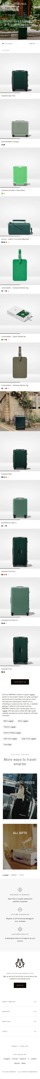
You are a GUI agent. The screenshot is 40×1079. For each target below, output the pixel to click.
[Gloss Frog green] (2, 193)
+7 (8, 477)
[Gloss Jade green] (2, 525)
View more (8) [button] (20, 682)
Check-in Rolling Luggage (12, 733)
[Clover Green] (2, 339)
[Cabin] (2, 477)
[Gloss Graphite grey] (6, 525)
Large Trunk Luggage (29, 739)
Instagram (6, 1059)
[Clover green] (2, 291)
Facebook (23, 1059)
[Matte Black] (4, 144)
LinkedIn (34, 1059)
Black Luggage (8, 721)
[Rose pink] (4, 291)
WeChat (17, 1063)
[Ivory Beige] (4, 525)
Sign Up (20, 985)
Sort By (32, 44)
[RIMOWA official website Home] (20, 4)
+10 (8, 291)
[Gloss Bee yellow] (4, 193)
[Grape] (6, 291)
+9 (8, 340)
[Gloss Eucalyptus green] (2, 144)
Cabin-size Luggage (10, 739)
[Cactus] (2, 388)
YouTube (15, 1059)
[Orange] (6, 242)
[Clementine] (4, 339)
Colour (14, 875)
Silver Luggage (23, 721)
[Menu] (4, 4)
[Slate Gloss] (4, 477)
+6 (8, 242)
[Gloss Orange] (6, 477)
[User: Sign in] (36, 4)
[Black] (4, 242)
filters (8, 44)
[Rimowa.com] (20, 411)
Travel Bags (7, 745)
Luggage (5, 875)
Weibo (23, 1063)
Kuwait (15, 1046)
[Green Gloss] (2, 574)
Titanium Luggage (10, 727)
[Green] (2, 242)
